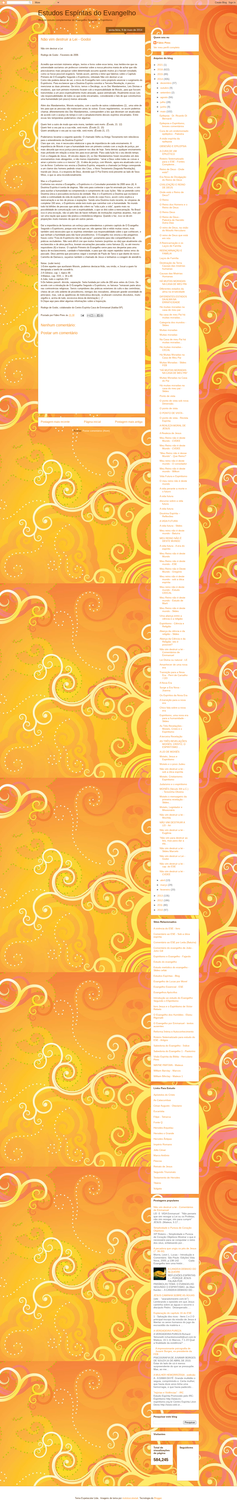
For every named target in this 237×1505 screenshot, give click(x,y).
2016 (160, 69)
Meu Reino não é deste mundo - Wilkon (172, 470)
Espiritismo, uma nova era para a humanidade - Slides (174, 718)
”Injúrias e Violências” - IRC (169, 1392)
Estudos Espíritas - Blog (167, 975)
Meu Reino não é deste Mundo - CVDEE (172, 439)
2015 (160, 74)
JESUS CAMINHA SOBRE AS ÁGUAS (174, 1295)
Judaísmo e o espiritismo (173, 784)
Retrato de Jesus (163, 1166)
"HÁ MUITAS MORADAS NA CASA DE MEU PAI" (174, 371)
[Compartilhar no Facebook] (98, 315)
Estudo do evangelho (165, 961)
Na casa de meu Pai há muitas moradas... (172, 316)
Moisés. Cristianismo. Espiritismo (171, 778)
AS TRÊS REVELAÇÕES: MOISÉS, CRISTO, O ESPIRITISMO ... (173, 744)
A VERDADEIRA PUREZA (167, 1330)
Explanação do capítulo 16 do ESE (173, 1313)
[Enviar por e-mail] (88, 315)
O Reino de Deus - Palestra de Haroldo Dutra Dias (172, 220)
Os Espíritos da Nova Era (173, 695)
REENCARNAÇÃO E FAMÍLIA (171, 252)
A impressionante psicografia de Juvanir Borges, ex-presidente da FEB (173, 1351)
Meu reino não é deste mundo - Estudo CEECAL (172, 590)
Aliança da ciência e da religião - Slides (172, 632)
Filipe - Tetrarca (162, 1116)
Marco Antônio (161, 1155)
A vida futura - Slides (171, 525)
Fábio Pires (163, 42)
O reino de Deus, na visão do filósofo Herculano (174, 229)
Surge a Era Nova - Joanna (170, 689)
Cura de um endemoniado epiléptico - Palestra (174, 132)
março (164, 884)
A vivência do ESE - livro (167, 928)
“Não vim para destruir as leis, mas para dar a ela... (174, 840)
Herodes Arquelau (163, 1127)
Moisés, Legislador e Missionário (171, 808)
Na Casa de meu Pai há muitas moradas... (173, 341)
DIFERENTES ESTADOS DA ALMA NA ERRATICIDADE (173, 299)
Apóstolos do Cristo (164, 1094)
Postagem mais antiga (128, 421)
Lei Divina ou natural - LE (173, 659)
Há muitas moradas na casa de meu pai (172, 308)
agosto (164, 97)
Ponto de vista (167, 396)
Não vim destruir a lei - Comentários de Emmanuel (172, 652)
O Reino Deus (167, 212)
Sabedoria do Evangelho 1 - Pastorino (174, 1051)
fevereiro (165, 889)
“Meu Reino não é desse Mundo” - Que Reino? (173, 454)
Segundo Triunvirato (165, 1172)
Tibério (157, 1183)
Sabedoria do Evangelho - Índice (171, 1045)
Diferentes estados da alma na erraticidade (172, 290)
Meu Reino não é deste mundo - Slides (172, 609)
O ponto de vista (169, 408)
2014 (160, 79)
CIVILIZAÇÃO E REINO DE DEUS (172, 186)
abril (163, 880)
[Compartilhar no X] (95, 315)
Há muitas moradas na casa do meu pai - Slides (172, 388)
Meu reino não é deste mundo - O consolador (173, 462)
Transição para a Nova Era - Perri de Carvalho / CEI (174, 675)
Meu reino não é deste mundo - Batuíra (172, 532)
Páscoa (158, 1161)
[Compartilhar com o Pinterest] (101, 315)
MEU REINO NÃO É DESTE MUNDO (170, 540)
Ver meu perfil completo (167, 47)
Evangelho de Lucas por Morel (170, 981)
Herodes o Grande (164, 1133)
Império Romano (163, 1144)
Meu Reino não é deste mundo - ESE (172, 562)
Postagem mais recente (55, 421)
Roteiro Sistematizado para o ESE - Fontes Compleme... (172, 161)
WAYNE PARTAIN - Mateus (168, 1065)
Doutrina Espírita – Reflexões (170, 515)
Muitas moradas (168, 330)
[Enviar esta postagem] (82, 315)
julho (163, 102)
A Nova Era (166, 682)
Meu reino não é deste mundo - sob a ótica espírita (172, 579)
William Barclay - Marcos (167, 1070)
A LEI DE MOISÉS (169, 751)
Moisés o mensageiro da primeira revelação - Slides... (173, 799)
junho (163, 106)
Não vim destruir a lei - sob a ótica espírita (172, 770)
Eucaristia (159, 1111)
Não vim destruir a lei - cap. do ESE (172, 865)
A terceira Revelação (171, 736)
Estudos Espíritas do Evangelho (87, 13)
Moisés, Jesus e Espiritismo (168, 758)
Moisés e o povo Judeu (172, 764)
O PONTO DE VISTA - (172, 413)
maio (163, 111)
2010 (160, 909)
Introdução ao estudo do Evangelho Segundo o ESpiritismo (173, 999)
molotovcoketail (130, 1498)
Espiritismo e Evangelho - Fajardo (172, 956)
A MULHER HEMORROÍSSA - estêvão (174, 1374)
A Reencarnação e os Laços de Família (171, 244)
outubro (165, 87)
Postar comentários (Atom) (96, 431)
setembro (165, 92)
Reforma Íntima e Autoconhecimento (174, 1031)
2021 (160, 64)
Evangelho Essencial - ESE (168, 986)
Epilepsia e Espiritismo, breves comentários (172, 125)
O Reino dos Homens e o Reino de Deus (173, 206)
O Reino (164, 199)
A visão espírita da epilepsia (170, 140)
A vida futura (166, 496)
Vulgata (158, 1188)
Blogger (158, 1498)
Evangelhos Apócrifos (165, 992)
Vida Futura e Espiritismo (173, 476)
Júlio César (160, 1150)
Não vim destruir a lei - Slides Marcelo (172, 850)
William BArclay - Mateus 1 (168, 1076)
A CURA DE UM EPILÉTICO (168, 152)
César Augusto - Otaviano (168, 1105)
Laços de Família (169, 258)
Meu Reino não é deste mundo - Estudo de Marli (172, 600)
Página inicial (92, 421)
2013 (160, 895)
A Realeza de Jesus (170, 433)
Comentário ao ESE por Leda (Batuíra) (175, 942)
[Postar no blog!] (92, 315)
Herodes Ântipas (163, 1138)
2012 (160, 900)
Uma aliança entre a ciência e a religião (171, 617)
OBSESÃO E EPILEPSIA (173, 146)
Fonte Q (158, 1122)
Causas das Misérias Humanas (171, 275)
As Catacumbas (162, 1100)
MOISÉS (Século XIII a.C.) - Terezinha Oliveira (174, 790)
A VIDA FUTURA (169, 521)
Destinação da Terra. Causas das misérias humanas (172, 265)
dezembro (166, 83)
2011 (160, 905)
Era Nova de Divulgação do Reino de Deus (173, 178)
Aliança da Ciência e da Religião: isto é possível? (172, 641)
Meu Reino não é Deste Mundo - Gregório (173, 570)
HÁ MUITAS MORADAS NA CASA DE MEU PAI (173, 282)
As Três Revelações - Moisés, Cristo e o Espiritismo (171, 728)
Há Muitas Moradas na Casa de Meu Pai (172, 356)
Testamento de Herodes (167, 1177)
